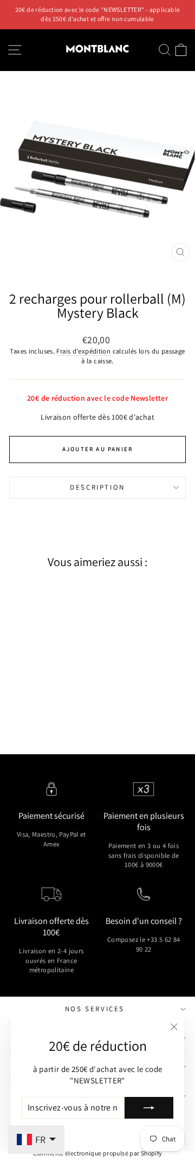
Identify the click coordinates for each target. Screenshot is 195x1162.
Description (97, 487)
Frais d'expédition (83, 351)
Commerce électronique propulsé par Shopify (97, 1153)
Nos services (95, 1008)
